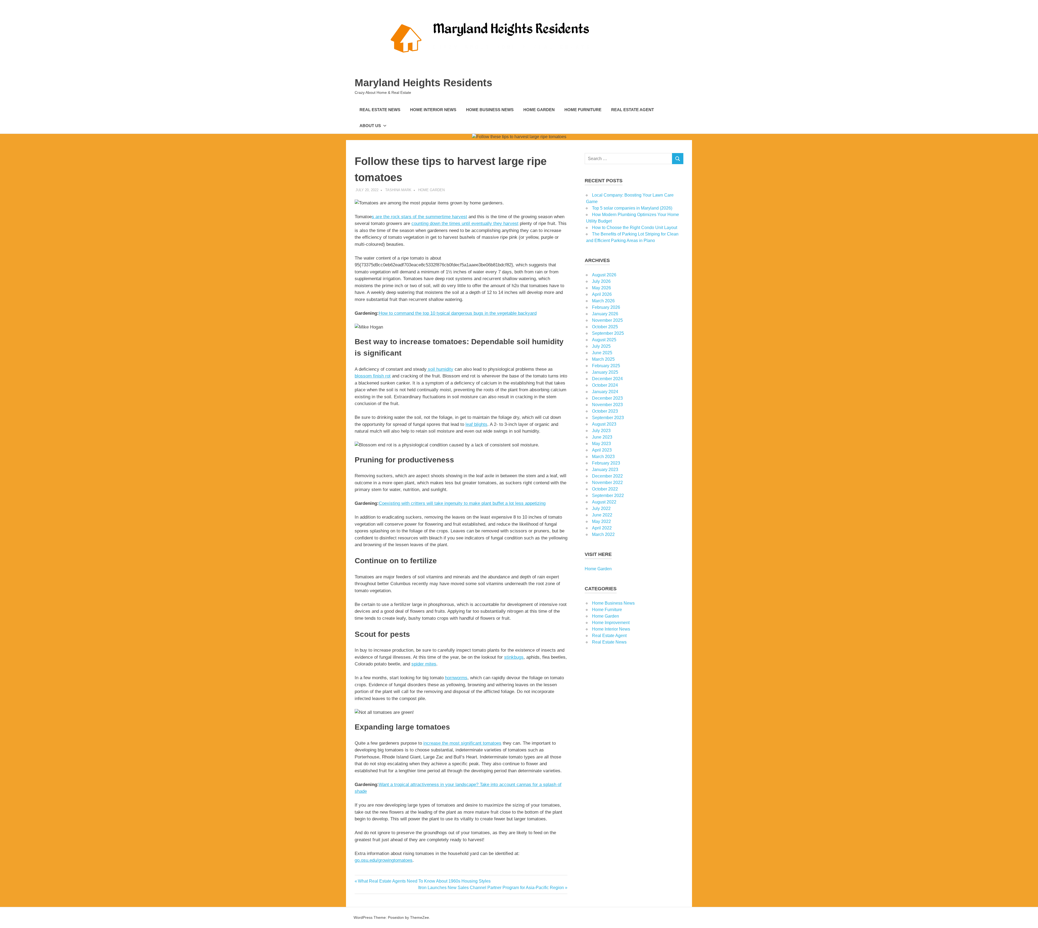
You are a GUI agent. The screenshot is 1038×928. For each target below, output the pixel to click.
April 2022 (602, 528)
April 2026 (602, 294)
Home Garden (539, 109)
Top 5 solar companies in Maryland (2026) (632, 208)
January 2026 (605, 313)
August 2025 (604, 339)
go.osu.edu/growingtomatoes (383, 860)
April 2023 (602, 450)
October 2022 (605, 489)
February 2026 (606, 307)
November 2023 (607, 404)
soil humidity (440, 369)
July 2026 (601, 281)
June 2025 (602, 352)
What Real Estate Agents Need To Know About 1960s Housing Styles (424, 881)
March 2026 (603, 301)
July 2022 (601, 508)
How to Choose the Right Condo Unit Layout (634, 227)
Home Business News (490, 109)
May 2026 (601, 288)
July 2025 (601, 346)
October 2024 (605, 385)
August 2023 (604, 424)
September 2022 (608, 495)
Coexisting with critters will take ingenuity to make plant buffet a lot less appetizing (462, 503)
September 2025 (608, 333)
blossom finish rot (373, 376)
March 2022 (603, 534)
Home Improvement (611, 622)
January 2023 (605, 469)
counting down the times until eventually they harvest (464, 223)
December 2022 (607, 476)
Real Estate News (380, 109)
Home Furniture (582, 109)
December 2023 (607, 398)
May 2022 (601, 521)
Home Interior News (433, 109)
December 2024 (607, 378)
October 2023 (605, 411)
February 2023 (606, 463)
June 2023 (602, 437)
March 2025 (603, 359)
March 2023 (603, 456)
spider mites (423, 664)
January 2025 (605, 372)
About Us (370, 125)
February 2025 (606, 365)
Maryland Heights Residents (423, 82)
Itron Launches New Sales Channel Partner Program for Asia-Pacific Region (491, 887)
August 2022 (604, 502)
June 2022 (602, 515)
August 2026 (604, 275)
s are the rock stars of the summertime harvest (419, 216)
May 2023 (601, 443)
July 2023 (601, 430)
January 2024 (605, 391)
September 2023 (608, 417)
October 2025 (605, 326)
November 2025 (607, 320)
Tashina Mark (398, 190)
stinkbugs (514, 657)
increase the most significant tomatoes (462, 743)
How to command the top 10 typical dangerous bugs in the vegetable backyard (458, 313)
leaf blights (476, 424)
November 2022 (607, 482)
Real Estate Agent (632, 109)
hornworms (456, 677)
